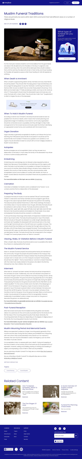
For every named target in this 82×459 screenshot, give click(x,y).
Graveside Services (46, 301)
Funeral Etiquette (24, 370)
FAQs (25, 431)
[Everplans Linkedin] (55, 429)
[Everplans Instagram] (60, 429)
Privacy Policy (65, 450)
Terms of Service (56, 450)
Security (26, 439)
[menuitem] (54, 2)
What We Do (7, 434)
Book (15, 436)
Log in (67, 2)
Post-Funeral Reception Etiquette (21, 324)
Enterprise (6, 436)
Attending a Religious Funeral (13, 358)
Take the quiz (67, 58)
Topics (15, 431)
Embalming (38, 179)
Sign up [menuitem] (75, 2)
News (15, 434)
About (5, 431)
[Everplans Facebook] (64, 429)
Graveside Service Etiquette (13, 303)
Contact (26, 436)
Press (5, 439)
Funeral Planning (10, 370)
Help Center (27, 434)
